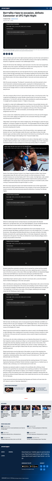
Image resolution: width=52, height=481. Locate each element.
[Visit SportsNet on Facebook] (47, 466)
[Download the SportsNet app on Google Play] (34, 466)
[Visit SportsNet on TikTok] (44, 469)
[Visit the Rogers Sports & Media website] (8, 478)
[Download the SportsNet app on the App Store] (25, 466)
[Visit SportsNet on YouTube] (44, 466)
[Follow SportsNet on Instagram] (41, 469)
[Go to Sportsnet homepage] (6, 8)
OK (26, 46)
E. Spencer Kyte (6, 18)
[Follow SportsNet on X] (41, 466)
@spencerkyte (14, 18)
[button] (47, 8)
